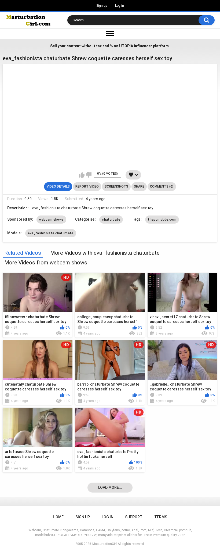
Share (139, 186)
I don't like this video (88, 175)
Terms (160, 517)
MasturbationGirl (104, 544)
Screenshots (116, 186)
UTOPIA (126, 46)
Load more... (110, 487)
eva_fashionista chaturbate (51, 233)
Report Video (87, 186)
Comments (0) (161, 186)
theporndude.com (162, 219)
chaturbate (111, 219)
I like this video (82, 175)
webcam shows (51, 219)
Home (58, 517)
